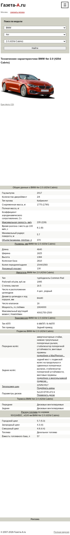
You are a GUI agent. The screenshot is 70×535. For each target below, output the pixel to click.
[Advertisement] (35, 148)
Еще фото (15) (7, 104)
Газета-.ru (13, 5)
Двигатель (21, 272)
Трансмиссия (21, 318)
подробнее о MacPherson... (51, 355)
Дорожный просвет (12, 268)
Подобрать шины (46, 388)
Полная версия (61, 532)
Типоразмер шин (10, 386)
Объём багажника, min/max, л (17, 240)
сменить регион (17, 12)
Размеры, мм (21, 244)
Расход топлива (29, 412)
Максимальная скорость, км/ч (17, 222)
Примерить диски (46, 395)
